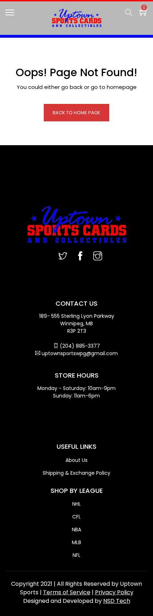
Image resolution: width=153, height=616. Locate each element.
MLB (76, 542)
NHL (76, 503)
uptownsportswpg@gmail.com (80, 353)
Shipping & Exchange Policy (76, 473)
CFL (76, 516)
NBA (76, 529)
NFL (76, 555)
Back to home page (76, 112)
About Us (76, 460)
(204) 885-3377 (80, 345)
